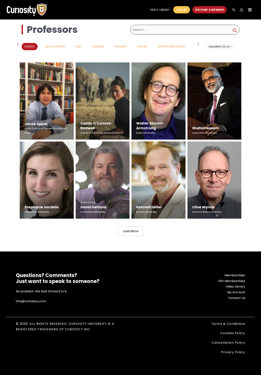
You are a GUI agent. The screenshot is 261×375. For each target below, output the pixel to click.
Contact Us (236, 298)
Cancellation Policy (228, 342)
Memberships (235, 275)
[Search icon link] (234, 10)
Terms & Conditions (228, 324)
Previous (19, 44)
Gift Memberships (231, 281)
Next (199, 44)
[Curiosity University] (27, 9)
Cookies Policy (232, 333)
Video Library (235, 286)
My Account (236, 292)
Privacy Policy (233, 352)
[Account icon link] (241, 10)
